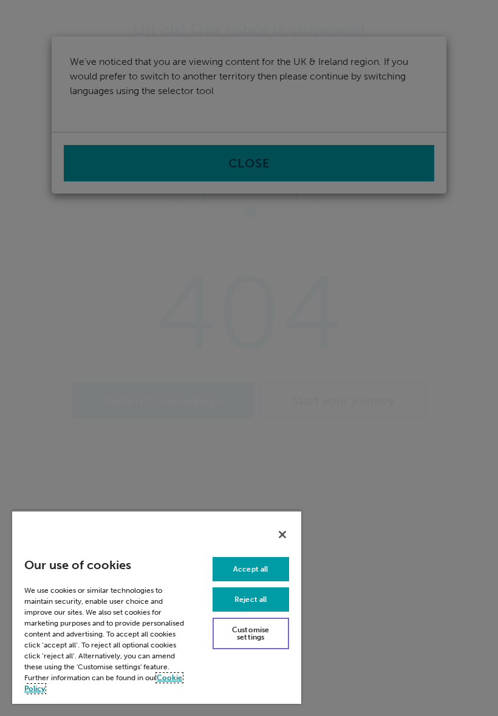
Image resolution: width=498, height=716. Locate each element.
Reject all (250, 599)
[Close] (282, 534)
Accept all (250, 569)
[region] (156, 607)
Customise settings (250, 633)
